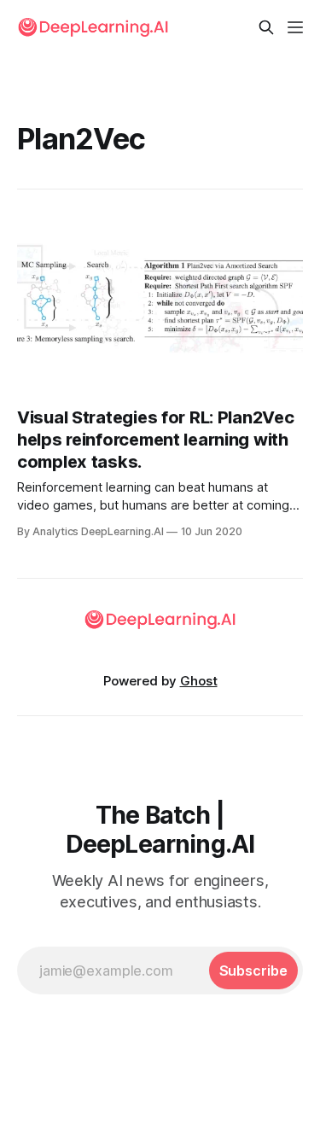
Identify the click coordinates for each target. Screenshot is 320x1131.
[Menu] (295, 27)
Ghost (199, 681)
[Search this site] (266, 27)
